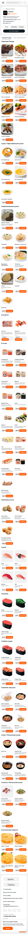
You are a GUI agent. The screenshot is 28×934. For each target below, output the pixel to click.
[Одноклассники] (14, 910)
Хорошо (8, 928)
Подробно (14, 26)
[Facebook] (10, 910)
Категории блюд (9, 901)
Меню (6, 26)
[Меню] (3, 2)
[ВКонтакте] (5, 910)
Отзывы (21, 26)
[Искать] (20, 2)
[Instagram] (19, 910)
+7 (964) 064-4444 (9, 916)
